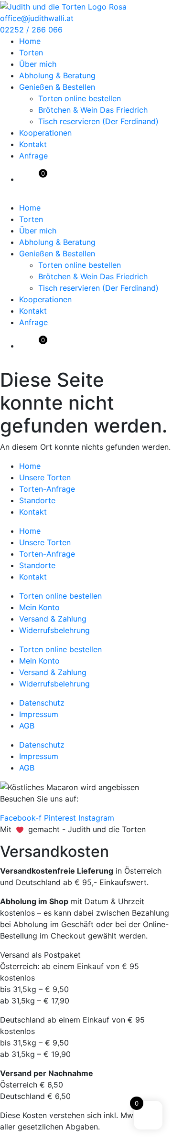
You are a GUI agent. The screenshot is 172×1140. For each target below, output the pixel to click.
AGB (26, 725)
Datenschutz (41, 702)
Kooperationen (45, 132)
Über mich (37, 64)
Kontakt (33, 144)
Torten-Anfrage (47, 489)
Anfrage (33, 155)
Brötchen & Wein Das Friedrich (93, 110)
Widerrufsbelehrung (54, 630)
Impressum (38, 714)
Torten (31, 52)
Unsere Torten (45, 477)
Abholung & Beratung (57, 75)
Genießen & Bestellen (57, 87)
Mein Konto (39, 607)
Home (30, 41)
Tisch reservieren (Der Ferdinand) (98, 121)
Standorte (37, 500)
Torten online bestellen (79, 98)
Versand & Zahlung (52, 618)
